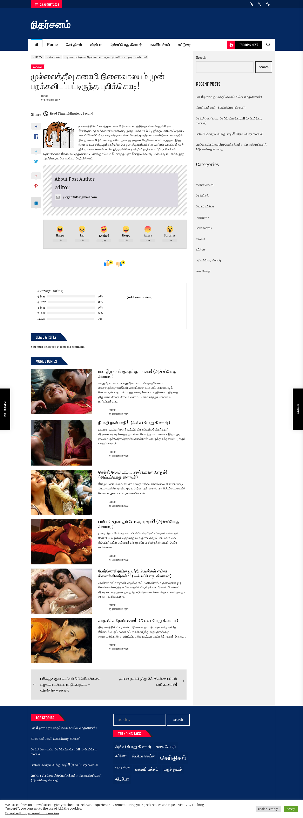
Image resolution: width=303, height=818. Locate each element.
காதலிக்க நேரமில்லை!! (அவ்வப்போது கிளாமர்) (138, 620)
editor (44, 96)
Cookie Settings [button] (268, 809)
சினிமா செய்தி (205, 185)
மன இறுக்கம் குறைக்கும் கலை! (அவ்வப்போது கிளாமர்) (137, 374)
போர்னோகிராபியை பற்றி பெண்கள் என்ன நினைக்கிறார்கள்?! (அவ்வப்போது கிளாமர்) (134, 573)
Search (201, 58)
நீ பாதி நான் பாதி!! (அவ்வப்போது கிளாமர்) (134, 422)
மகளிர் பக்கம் (160, 44)
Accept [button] (291, 809)
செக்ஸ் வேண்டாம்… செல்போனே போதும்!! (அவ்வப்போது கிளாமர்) (133, 474)
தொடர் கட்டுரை (205, 206)
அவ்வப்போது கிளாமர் (126, 44)
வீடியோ (96, 44)
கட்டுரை (184, 44)
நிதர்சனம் (51, 24)
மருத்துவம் (202, 217)
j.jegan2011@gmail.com (80, 197)
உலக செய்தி (203, 271)
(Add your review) (140, 297)
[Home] (36, 45)
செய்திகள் (74, 44)
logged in (53, 346)
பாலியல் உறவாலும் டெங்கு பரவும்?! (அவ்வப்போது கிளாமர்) (139, 524)
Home (52, 44)
